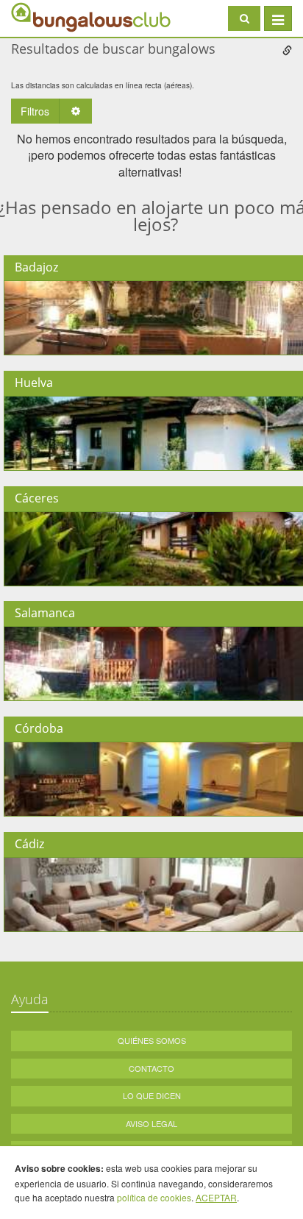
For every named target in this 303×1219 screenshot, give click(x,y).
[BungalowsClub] (48, 16)
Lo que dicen (152, 1095)
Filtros (35, 111)
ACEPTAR (216, 1197)
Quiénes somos (152, 1040)
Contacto (151, 1068)
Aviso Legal (151, 1123)
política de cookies (154, 1197)
